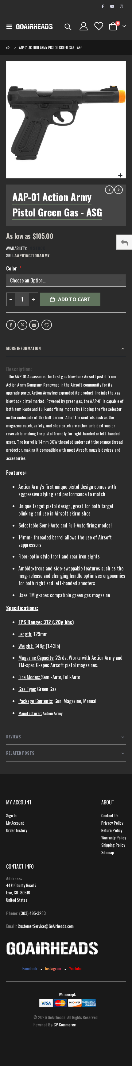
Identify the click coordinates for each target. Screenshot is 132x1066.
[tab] (66, 348)
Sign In (11, 815)
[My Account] (83, 26)
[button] (120, 175)
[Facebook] (103, 6)
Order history (16, 830)
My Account (15, 823)
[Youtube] (112, 6)
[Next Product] (118, 189)
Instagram (53, 968)
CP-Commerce (65, 1024)
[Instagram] (122, 6)
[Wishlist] (98, 26)
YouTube (75, 968)
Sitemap (107, 852)
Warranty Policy (113, 838)
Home (8, 47)
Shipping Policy (113, 845)
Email (34, 325)
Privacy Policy (112, 823)
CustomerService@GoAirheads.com (46, 926)
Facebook (11, 325)
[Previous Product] (109, 189)
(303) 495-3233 (32, 913)
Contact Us (109, 815)
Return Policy (111, 830)
